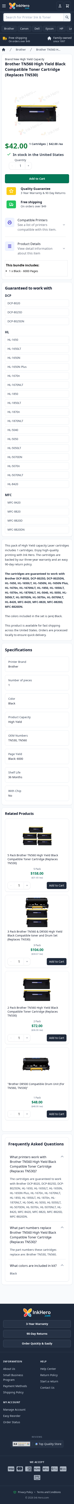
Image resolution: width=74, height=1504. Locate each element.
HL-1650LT (14, 349)
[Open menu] (4, 6)
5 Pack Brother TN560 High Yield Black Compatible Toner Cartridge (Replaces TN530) (32, 859)
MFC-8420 (14, 502)
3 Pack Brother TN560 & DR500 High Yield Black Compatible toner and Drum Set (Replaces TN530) (34, 935)
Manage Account (14, 1409)
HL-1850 (12, 394)
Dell (37, 28)
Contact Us (47, 1387)
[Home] (4, 50)
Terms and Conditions (49, 1492)
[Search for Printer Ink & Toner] (67, 17)
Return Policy (49, 1375)
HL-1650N (13, 358)
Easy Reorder (12, 1416)
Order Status (11, 1422)
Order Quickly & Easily (37, 1343)
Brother (9, 28)
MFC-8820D (14, 520)
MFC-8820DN (16, 529)
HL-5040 (12, 430)
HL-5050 (12, 439)
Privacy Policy (25, 1492)
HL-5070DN (14, 457)
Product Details (29, 244)
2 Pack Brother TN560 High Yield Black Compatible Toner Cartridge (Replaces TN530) (32, 1011)
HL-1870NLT (15, 421)
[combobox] (37, 17)
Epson (50, 28)
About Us (9, 1369)
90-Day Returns (37, 1333)
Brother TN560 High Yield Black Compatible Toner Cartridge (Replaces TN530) (48, 49)
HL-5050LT (14, 448)
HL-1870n (13, 412)
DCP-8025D (14, 312)
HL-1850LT (14, 403)
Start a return (49, 1381)
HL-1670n (13, 376)
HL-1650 (12, 340)
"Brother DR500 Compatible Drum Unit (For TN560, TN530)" (35, 1086)
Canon (24, 28)
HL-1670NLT (15, 385)
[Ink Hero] (19, 6)
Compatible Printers (33, 220)
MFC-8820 (14, 511)
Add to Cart (49, 179)
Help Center (48, 1369)
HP (61, 28)
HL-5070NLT (15, 475)
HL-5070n (13, 466)
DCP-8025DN (15, 321)
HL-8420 (12, 484)
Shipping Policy (13, 1392)
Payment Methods (15, 1386)
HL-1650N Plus (17, 367)
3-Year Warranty (37, 1324)
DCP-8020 (13, 303)
